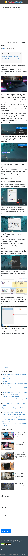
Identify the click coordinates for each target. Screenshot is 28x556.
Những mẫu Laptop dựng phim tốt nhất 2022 (14, 392)
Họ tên (3, 500)
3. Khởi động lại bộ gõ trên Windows (11, 61)
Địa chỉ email (4, 507)
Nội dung (3, 515)
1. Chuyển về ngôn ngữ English (10, 56)
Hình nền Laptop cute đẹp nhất (10, 394)
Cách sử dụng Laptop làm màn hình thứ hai (14, 396)
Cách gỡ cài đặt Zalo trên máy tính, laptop (14, 414)
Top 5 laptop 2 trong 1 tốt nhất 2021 (12, 412)
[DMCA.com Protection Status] (6, 544)
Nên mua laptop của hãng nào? (11, 417)
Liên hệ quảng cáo (5, 547)
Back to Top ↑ (24, 554)
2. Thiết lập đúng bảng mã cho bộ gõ (11, 58)
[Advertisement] (14, 25)
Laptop (3, 48)
